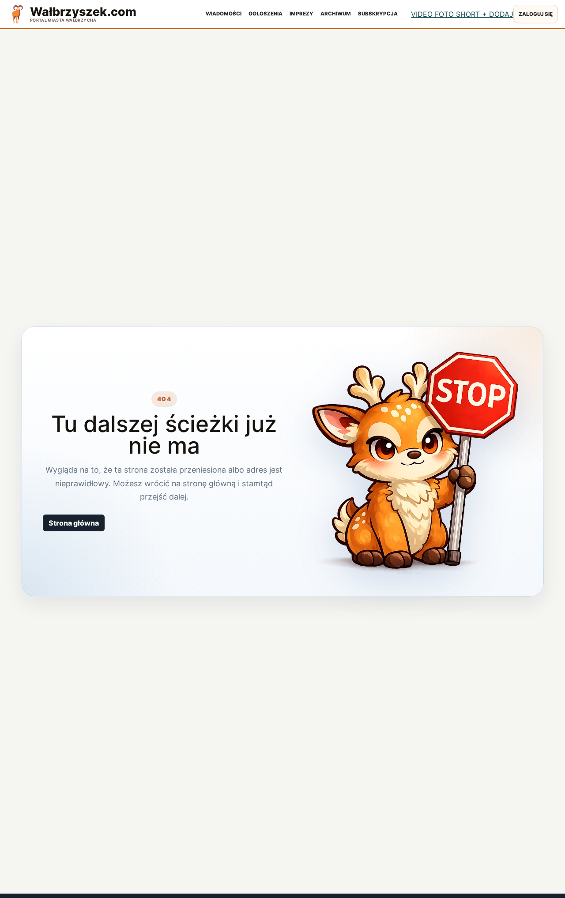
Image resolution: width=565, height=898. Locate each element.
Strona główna (74, 523)
